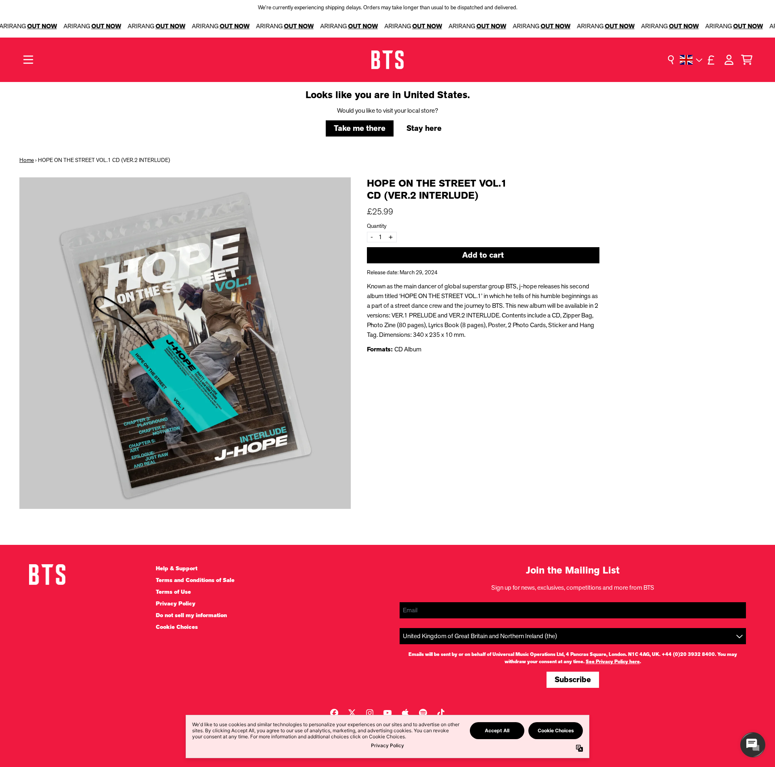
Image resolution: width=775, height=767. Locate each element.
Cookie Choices (177, 627)
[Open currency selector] (711, 60)
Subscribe (573, 679)
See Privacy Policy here (613, 661)
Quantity (376, 225)
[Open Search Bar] (671, 59)
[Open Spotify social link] (423, 713)
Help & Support (176, 568)
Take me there (359, 128)
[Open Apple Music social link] (405, 713)
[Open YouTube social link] (387, 713)
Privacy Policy (175, 603)
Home (26, 160)
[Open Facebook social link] (334, 713)
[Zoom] (185, 343)
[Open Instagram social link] (370, 713)
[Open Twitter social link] (352, 713)
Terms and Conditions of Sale (195, 580)
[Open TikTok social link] (441, 713)
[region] (387, 26)
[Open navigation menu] (28, 60)
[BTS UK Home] (387, 59)
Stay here (424, 128)
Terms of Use (173, 592)
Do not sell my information (191, 615)
